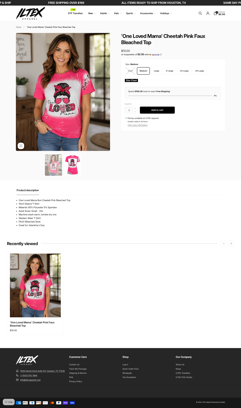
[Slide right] (231, 243)
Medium (143, 71)
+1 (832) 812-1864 (28, 375)
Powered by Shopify (218, 402)
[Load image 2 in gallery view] (72, 165)
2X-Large (184, 71)
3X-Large (199, 71)
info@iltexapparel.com (30, 380)
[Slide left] (224, 243)
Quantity (128, 104)
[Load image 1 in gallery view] (53, 165)
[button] (91, 13)
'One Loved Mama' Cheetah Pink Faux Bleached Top (32, 324)
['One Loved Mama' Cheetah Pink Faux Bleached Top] (35, 312)
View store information (137, 125)
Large (156, 71)
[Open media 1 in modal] (63, 92)
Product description (28, 190)
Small (130, 71)
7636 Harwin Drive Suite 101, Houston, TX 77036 (42, 371)
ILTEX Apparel (206, 402)
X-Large (169, 71)
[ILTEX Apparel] (27, 364)
